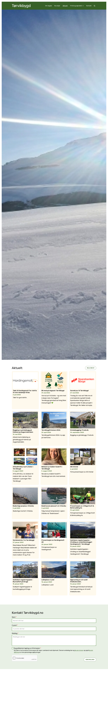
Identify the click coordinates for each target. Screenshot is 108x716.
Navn (14, 617)
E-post (15, 625)
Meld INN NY (90, 368)
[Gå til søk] (94, 6)
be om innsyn (79, 650)
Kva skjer (57, 6)
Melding (15, 633)
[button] (77, 6)
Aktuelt (65, 6)
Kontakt (89, 6)
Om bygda (48, 6)
